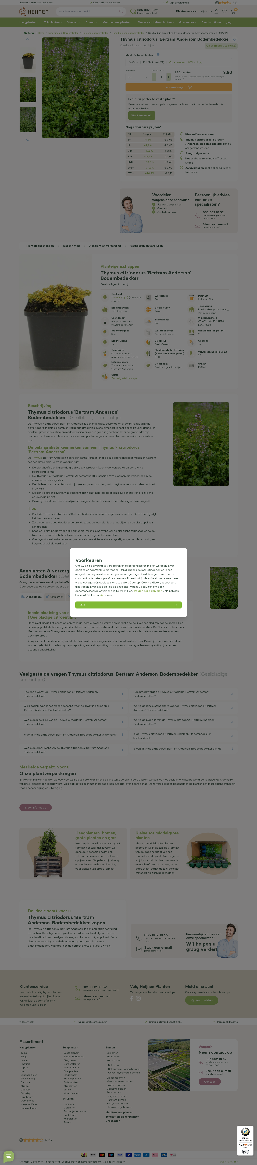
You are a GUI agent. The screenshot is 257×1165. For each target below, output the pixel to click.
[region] (128, 582)
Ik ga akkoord (109, 84)
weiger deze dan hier (148, 591)
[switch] (245, 1152)
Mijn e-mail (104, 72)
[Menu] (251, 1128)
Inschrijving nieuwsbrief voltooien (128, 91)
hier (102, 595)
